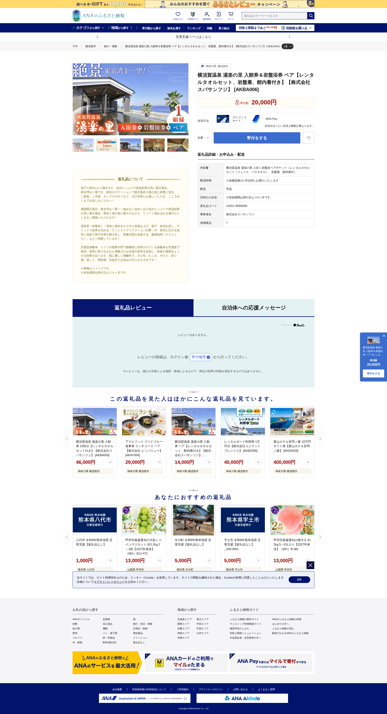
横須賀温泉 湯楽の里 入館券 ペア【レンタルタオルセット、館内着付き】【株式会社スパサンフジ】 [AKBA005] (193, 450)
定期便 (106, 619)
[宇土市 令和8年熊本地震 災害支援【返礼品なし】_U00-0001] (243, 520)
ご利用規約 (182, 689)
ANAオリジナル (81, 619)
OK (299, 579)
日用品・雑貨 (140, 628)
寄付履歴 (198, 357)
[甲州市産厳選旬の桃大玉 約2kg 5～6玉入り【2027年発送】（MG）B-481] (292, 520)
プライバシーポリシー (211, 689)
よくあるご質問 (266, 689)
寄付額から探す (151, 28)
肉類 (75, 623)
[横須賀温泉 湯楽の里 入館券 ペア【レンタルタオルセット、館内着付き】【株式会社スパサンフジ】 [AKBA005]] (193, 421)
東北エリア (203, 619)
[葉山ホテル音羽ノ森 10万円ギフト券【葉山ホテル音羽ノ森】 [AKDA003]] (292, 421)
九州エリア (203, 633)
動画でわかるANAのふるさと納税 (290, 633)
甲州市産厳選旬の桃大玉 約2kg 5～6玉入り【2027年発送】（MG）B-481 (292, 544)
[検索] (310, 15)
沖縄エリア (183, 637)
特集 (209, 28)
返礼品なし (139, 642)
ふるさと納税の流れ (283, 628)
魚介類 (76, 628)
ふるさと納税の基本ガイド (244, 619)
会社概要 (117, 689)
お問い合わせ (240, 689)
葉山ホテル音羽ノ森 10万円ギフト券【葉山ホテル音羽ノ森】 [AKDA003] (292, 446)
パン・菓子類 (110, 633)
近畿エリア (183, 628)
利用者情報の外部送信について (149, 689)
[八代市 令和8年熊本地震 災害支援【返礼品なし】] (95, 520)
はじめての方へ (280, 623)
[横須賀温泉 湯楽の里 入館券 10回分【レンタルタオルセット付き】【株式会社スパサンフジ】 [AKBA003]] (95, 421)
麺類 (105, 628)
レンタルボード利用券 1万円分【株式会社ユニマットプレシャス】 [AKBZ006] (242, 446)
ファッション (140, 637)
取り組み (224, 28)
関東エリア (183, 623)
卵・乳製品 (109, 637)
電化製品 (138, 633)
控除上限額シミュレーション (245, 633)
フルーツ (77, 637)
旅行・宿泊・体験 (142, 623)
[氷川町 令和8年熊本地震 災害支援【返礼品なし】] (193, 520)
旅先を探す (174, 28)
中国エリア (203, 628)
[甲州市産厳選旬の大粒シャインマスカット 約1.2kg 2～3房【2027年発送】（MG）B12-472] (144, 520)
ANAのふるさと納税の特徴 (286, 619)
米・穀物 (77, 642)
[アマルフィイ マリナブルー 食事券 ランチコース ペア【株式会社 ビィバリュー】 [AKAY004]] (144, 421)
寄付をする (257, 138)
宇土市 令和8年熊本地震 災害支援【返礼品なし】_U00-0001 (242, 544)
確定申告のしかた (239, 628)
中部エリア (203, 623)
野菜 (75, 633)
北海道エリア (184, 619)
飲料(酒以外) (110, 642)
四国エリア (183, 633)
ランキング (194, 28)
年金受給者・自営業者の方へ (245, 637)
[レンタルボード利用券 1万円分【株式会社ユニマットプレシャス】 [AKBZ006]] (243, 421)
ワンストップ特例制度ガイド (245, 623)
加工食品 (107, 623)
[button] (98, 37)
